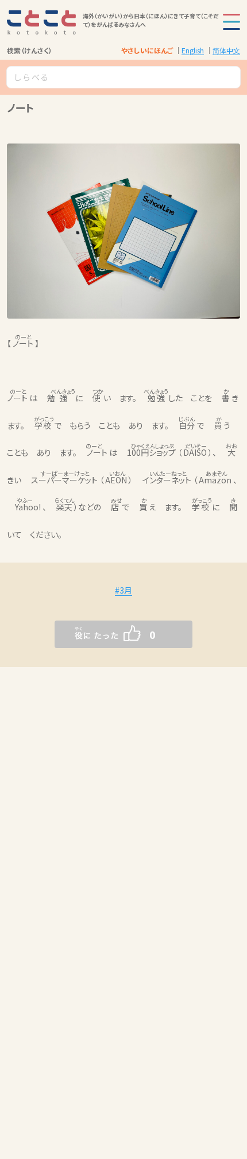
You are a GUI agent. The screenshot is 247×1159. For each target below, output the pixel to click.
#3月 (123, 590)
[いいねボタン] (100, 634)
